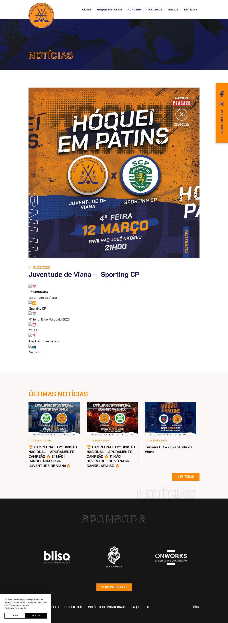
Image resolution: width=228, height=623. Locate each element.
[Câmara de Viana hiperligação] (114, 557)
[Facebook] (222, 94)
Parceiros (154, 9)
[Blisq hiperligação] (57, 557)
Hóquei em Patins (109, 9)
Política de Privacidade (107, 607)
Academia (135, 9)
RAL (147, 607)
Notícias (190, 9)
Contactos (73, 607)
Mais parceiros (114, 587)
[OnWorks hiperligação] (171, 557)
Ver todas (186, 477)
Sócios (173, 9)
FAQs (135, 607)
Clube (86, 9)
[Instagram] (222, 104)
